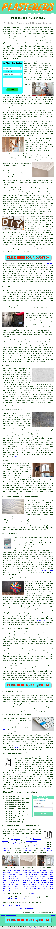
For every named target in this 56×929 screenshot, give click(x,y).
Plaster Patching (40, 873)
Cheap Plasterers (14, 871)
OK (36, 928)
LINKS (34, 13)
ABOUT (38, 13)
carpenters (38, 843)
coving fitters (36, 845)
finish (25, 169)
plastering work (34, 66)
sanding (23, 156)
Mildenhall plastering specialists (29, 757)
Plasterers (27, 880)
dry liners (15, 839)
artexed (20, 163)
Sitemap (3, 915)
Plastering (43, 886)
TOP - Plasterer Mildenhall (12, 905)
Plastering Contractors (21, 873)
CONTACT (44, 13)
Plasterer (42, 871)
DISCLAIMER (51, 13)
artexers (38, 847)
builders (26, 849)
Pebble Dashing (40, 880)
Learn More (29, 928)
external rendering (9, 845)
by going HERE (42, 621)
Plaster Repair (29, 886)
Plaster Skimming (47, 876)
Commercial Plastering (11, 880)
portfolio (5, 97)
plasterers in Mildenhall (11, 118)
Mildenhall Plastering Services (19, 792)
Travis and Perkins (46, 570)
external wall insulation (12, 847)
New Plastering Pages (11, 915)
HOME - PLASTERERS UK (28, 909)
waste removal (31, 841)
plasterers (50, 181)
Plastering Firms (15, 874)
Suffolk (14, 788)
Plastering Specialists (28, 876)
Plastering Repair (47, 874)
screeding (50, 851)
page (15, 456)
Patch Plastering (29, 871)
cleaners (5, 849)
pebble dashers (32, 837)
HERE (3, 730)
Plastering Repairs (9, 876)
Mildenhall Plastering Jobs (16, 899)
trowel (42, 144)
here (47, 711)
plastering (25, 103)
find (7, 695)
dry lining (16, 843)
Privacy (53, 915)
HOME (29, 13)
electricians (28, 851)
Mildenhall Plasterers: (11, 27)
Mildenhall (50, 263)
